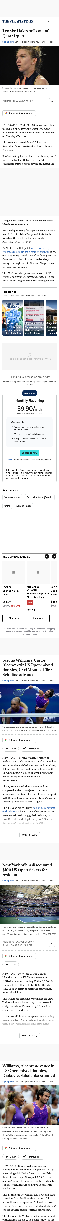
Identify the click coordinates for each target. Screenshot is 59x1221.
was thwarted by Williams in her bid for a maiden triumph (26, 249)
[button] (49, 21)
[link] (17, 21)
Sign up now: (8, 41)
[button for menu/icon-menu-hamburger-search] (55, 21)
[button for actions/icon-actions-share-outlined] (52, 101)
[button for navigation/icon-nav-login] (49, 21)
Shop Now (14, 618)
